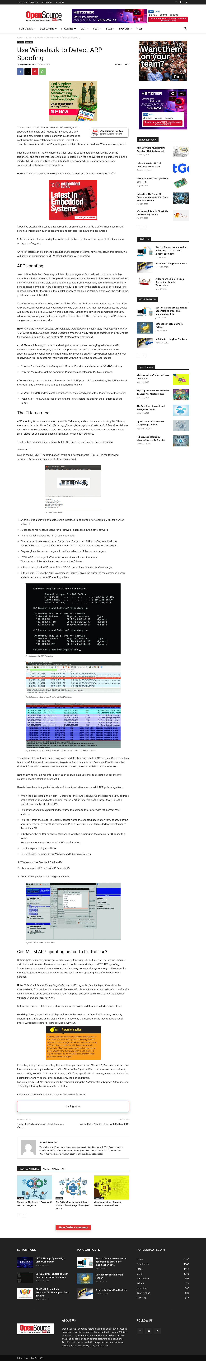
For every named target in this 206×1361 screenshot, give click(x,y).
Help (140, 28)
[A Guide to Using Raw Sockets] (145, 267)
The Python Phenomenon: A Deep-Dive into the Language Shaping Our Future (73, 1205)
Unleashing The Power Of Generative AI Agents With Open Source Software (152, 197)
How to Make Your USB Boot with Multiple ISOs (104, 1124)
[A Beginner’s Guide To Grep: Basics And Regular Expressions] (145, 281)
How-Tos (29, 42)
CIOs (83, 28)
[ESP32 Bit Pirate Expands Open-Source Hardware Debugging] (25, 1277)
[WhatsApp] (42, 71)
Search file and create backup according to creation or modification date (171, 250)
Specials (124, 28)
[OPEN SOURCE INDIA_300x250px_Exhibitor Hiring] (163, 80)
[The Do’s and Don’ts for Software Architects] (181, 379)
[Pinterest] (35, 71)
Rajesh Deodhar (27, 64)
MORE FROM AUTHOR (54, 1169)
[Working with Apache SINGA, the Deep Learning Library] (181, 215)
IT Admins (67, 28)
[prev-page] (19, 1215)
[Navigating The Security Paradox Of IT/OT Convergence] (34, 1187)
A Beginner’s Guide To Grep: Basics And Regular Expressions (169, 282)
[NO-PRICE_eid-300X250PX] (73, 119)
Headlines (99, 1198)
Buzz (109, 28)
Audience (30, 37)
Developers (47, 28)
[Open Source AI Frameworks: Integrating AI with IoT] (181, 425)
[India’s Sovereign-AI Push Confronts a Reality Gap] (181, 167)
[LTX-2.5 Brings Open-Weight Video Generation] (25, 1262)
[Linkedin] (181, 2)
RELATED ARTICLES (29, 1169)
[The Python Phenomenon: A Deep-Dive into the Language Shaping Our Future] (73, 1187)
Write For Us (46, 2)
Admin (40, 37)
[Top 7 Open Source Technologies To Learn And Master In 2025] (181, 394)
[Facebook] (175, 2)
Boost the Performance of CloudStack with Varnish (40, 1126)
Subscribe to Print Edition (27, 2)
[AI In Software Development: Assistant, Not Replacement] (181, 151)
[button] (185, 28)
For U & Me (26, 28)
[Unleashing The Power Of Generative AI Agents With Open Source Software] (181, 198)
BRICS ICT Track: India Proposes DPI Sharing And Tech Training (52, 1292)
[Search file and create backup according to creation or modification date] (145, 251)
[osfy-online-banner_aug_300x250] (163, 128)
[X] (186, 2)
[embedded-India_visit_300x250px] (73, 222)
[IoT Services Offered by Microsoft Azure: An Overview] (181, 440)
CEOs (96, 28)
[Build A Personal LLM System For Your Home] (181, 182)
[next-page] (24, 1215)
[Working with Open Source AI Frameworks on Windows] (111, 1187)
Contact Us (59, 2)
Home (20, 37)
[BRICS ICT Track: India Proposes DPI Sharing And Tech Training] (25, 1293)
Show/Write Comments (73, 1227)
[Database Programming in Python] (145, 328)
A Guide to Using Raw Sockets (171, 263)
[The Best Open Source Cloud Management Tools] (181, 410)
